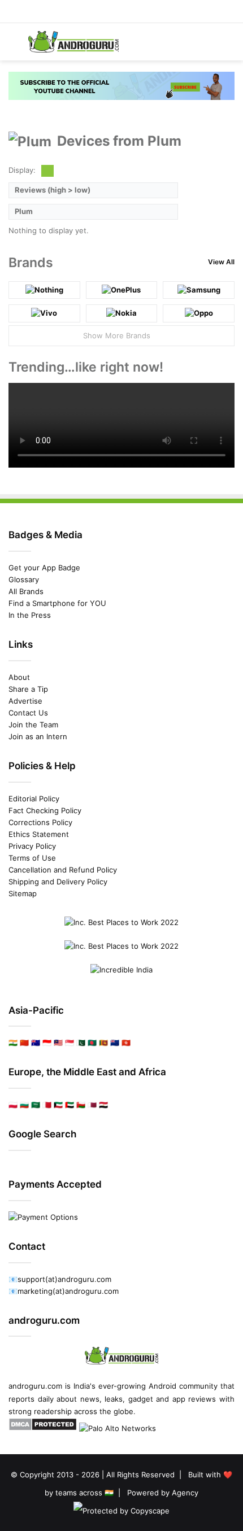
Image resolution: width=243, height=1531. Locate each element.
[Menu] (14, 46)
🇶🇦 (92, 1104)
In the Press (29, 615)
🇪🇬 (103, 1104)
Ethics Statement (38, 834)
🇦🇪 (69, 1104)
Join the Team (33, 724)
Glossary (23, 579)
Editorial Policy (33, 798)
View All (221, 262)
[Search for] (229, 46)
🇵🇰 (80, 1042)
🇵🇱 (13, 1104)
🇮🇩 (46, 1042)
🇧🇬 (24, 1104)
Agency (185, 1492)
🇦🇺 (35, 1042)
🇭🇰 (126, 1042)
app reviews (194, 1398)
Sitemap (22, 893)
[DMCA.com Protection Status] (42, 1428)
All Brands (26, 591)
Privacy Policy (32, 845)
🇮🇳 (13, 1042)
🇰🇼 (58, 1104)
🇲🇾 (58, 1042)
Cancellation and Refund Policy (62, 869)
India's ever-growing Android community (145, 1385)
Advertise (25, 700)
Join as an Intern (37, 736)
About (19, 677)
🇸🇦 (35, 1104)
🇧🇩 (92, 1042)
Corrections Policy (40, 822)
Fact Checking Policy (44, 810)
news (89, 1398)
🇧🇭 (46, 1104)
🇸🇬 (69, 1042)
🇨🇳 (24, 1042)
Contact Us (28, 712)
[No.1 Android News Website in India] (73, 42)
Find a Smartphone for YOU (57, 603)
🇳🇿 (114, 1042)
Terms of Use (32, 857)
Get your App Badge (44, 567)
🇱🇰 (103, 1042)
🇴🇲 (80, 1104)
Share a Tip (28, 688)
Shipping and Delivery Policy (57, 881)
